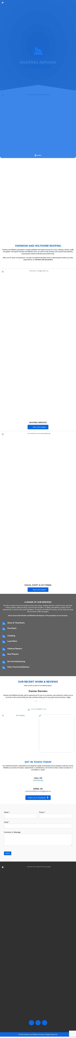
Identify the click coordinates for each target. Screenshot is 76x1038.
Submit (7, 852)
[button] (38, 427)
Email (6, 822)
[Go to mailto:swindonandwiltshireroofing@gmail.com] (38, 788)
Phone (42, 812)
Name (7, 812)
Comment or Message (12, 832)
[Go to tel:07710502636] (38, 777)
